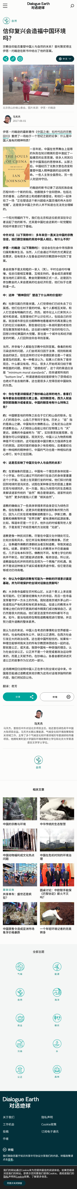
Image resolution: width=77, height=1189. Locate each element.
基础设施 (8, 889)
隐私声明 (47, 1117)
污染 (20, 1051)
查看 (10, 1159)
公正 (20, 1076)
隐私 (5, 1176)
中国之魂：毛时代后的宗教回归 (37, 133)
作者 (6, 1138)
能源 (57, 973)
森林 (57, 1076)
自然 (20, 999)
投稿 (6, 1131)
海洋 (57, 999)
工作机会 (8, 1124)
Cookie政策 (48, 1124)
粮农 (57, 1025)
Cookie (20, 1176)
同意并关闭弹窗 (14, 1183)
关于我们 (8, 1117)
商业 (20, 1025)
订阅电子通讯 (50, 1131)
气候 (20, 973)
